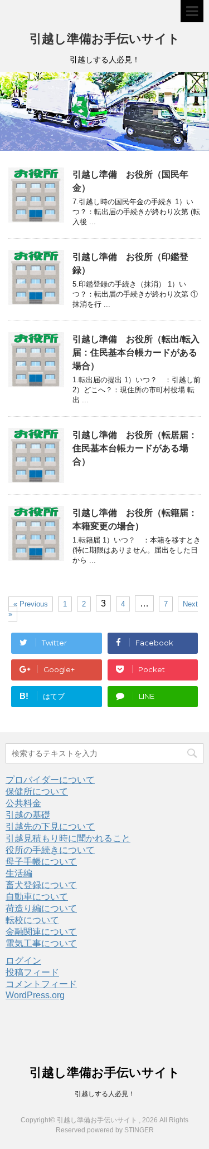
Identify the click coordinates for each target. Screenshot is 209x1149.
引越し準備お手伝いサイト (105, 38)
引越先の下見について (50, 826)
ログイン (23, 960)
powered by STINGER (120, 1130)
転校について (32, 920)
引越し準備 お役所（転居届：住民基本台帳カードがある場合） (134, 448)
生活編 (19, 873)
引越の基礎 (28, 815)
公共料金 (23, 803)
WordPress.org (35, 995)
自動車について (37, 896)
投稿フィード (32, 972)
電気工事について (41, 943)
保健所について (37, 791)
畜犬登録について (41, 885)
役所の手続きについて (50, 850)
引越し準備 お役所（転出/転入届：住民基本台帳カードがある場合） (136, 352)
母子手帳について (41, 861)
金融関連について (41, 931)
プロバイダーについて (50, 780)
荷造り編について (41, 908)
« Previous (30, 604)
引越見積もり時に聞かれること (68, 838)
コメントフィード (41, 984)
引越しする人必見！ (105, 1094)
